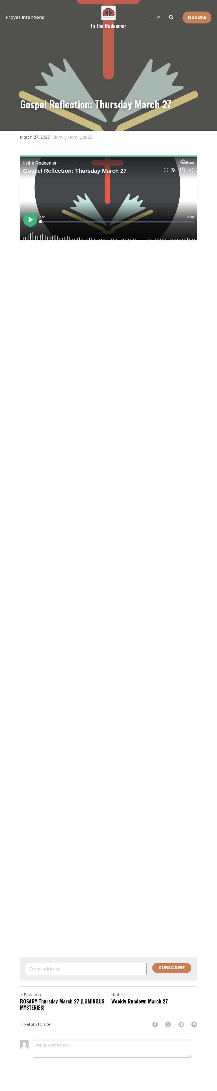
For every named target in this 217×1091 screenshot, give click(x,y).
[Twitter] (168, 1024)
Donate (197, 17)
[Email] (194, 1024)
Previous (32, 995)
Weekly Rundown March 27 (139, 1001)
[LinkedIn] (181, 1024)
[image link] (108, 12)
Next (115, 995)
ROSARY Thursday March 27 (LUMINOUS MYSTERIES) (62, 1004)
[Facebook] (155, 1024)
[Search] (171, 17)
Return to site (37, 1024)
